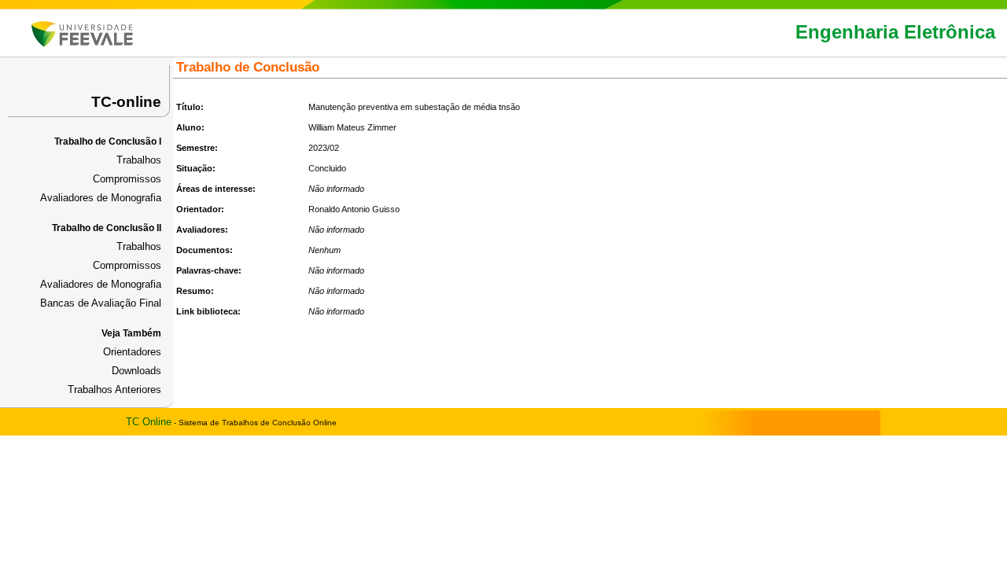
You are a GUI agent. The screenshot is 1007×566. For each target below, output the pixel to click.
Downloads (136, 371)
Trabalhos (138, 160)
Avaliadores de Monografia (100, 198)
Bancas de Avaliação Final (100, 303)
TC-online (126, 102)
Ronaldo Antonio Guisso (354, 209)
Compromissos (127, 179)
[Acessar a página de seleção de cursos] (82, 44)
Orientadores (132, 352)
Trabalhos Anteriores (114, 389)
